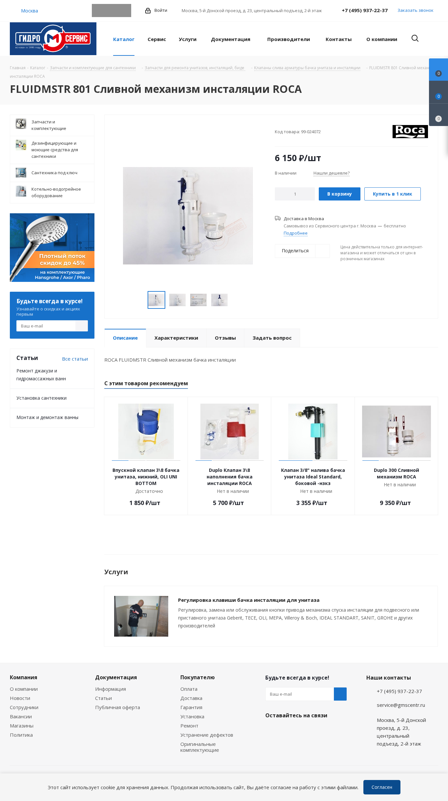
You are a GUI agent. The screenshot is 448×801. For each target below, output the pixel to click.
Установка (192, 716)
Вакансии (21, 716)
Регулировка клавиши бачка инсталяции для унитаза (248, 600)
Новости (20, 698)
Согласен (382, 787)
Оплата (188, 688)
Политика (21, 734)
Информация (110, 688)
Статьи (103, 698)
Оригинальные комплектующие (199, 747)
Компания (23, 677)
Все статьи (75, 358)
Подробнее (296, 233)
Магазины (21, 725)
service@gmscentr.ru (401, 705)
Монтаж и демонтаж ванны (47, 417)
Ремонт (189, 725)
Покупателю (197, 677)
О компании (24, 688)
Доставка (191, 698)
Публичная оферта (117, 707)
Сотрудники (24, 707)
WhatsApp (111, 10)
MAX (124, 10)
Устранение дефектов (206, 734)
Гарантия (191, 707)
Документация (116, 677)
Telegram (98, 10)
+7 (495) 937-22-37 (365, 10)
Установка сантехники (41, 398)
